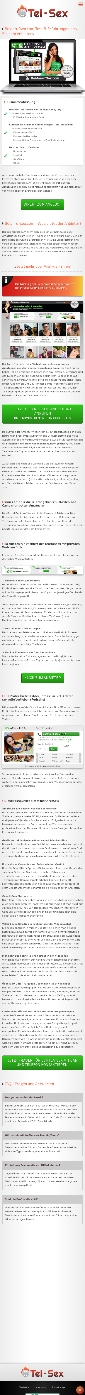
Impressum (40, 1387)
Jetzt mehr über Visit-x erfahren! (43, 266)
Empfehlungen (59, 1387)
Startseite (24, 1387)
